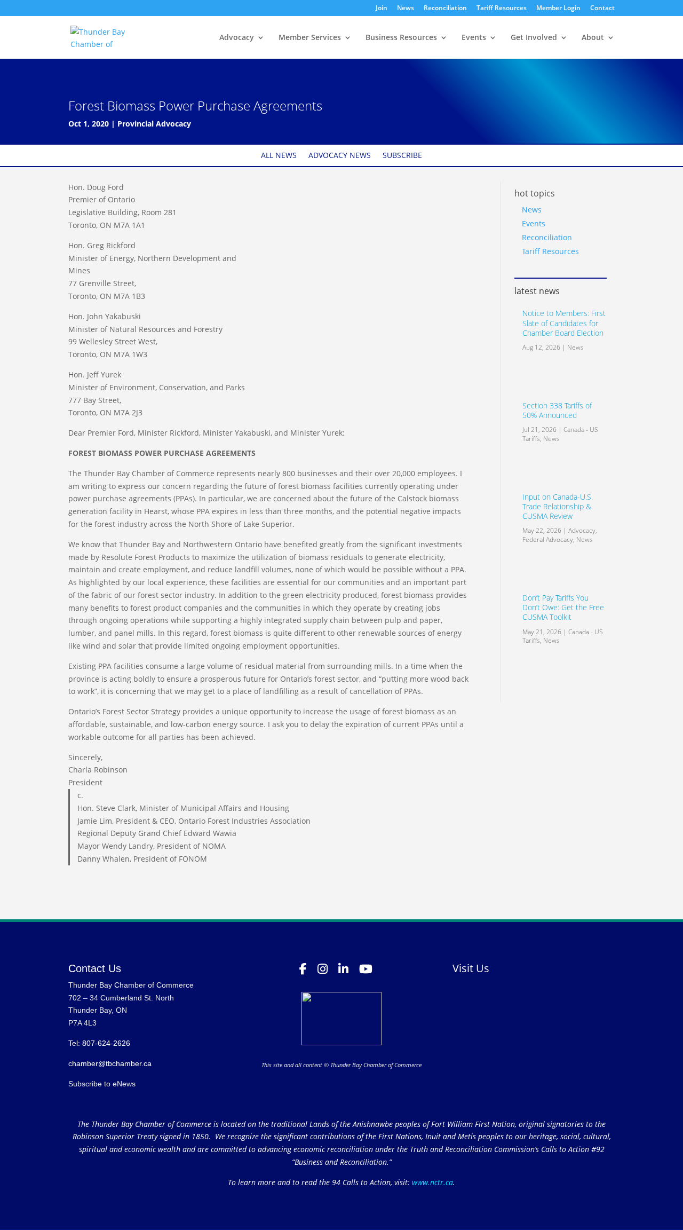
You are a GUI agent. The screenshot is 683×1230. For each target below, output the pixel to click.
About (593, 38)
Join (381, 8)
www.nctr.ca (431, 1182)
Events (474, 38)
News (405, 8)
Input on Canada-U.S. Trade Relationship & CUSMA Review (557, 506)
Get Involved (534, 38)
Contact (602, 8)
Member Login (558, 8)
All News (279, 156)
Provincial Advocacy (154, 124)
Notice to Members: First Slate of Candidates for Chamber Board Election (564, 322)
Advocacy (236, 38)
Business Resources (401, 38)
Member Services (310, 38)
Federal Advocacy (547, 539)
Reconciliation (445, 8)
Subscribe (402, 156)
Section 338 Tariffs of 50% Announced (557, 410)
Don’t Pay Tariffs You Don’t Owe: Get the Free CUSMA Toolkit (563, 607)
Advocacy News (339, 156)
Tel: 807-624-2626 (99, 1043)
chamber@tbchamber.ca (110, 1063)
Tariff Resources (501, 8)
